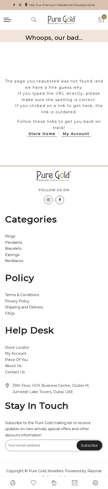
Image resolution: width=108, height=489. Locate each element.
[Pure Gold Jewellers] (62, 19)
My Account (76, 134)
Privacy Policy (17, 301)
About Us (13, 365)
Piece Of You (16, 359)
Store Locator (17, 347)
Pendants (13, 242)
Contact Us (15, 372)
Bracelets (13, 248)
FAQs (10, 313)
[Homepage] (54, 482)
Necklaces (14, 261)
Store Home (42, 134)
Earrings (12, 255)
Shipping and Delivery (24, 307)
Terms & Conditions (22, 295)
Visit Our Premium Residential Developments (62, 5)
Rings (10, 236)
